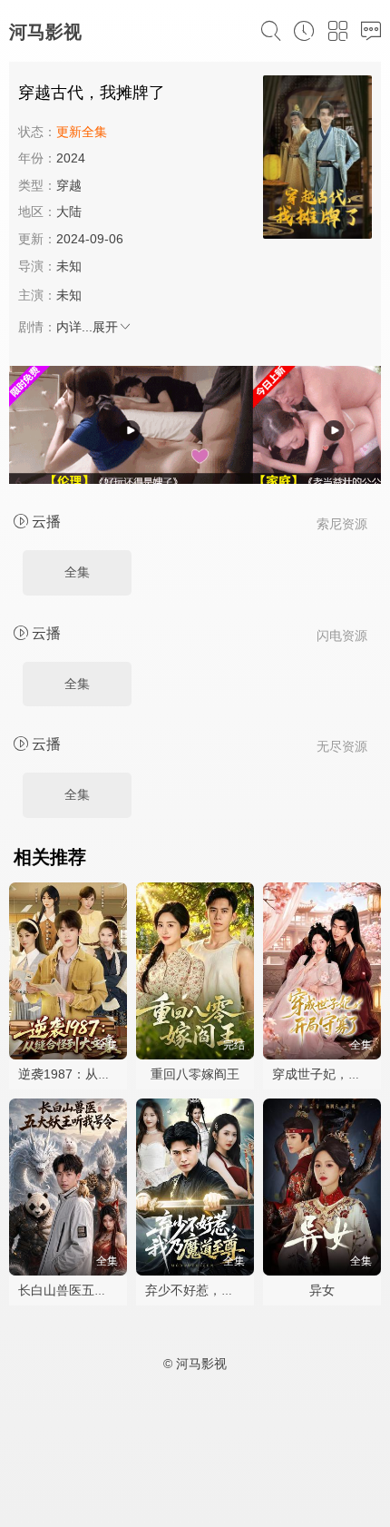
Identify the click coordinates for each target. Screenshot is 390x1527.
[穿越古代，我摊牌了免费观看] (317, 159)
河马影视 (45, 32)
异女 (322, 1290)
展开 (105, 327)
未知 (69, 266)
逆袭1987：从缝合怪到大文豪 (102, 1074)
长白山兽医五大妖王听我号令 (100, 1290)
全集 (77, 572)
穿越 (69, 185)
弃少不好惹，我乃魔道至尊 (221, 1290)
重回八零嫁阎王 (195, 1074)
